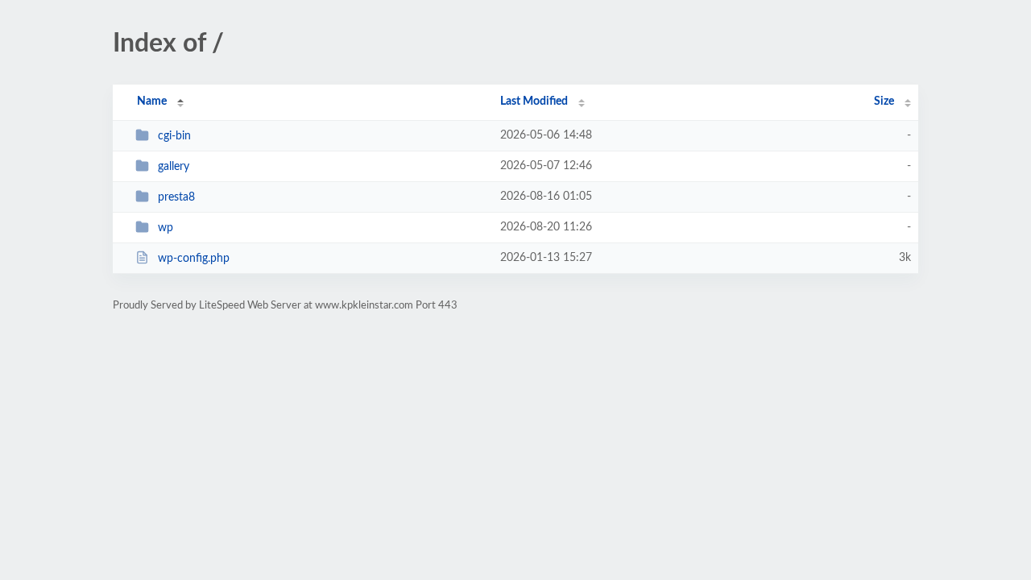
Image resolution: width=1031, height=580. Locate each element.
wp (165, 228)
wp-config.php (194, 258)
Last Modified (534, 101)
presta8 (176, 197)
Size (884, 101)
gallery (173, 166)
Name (152, 101)
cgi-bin (174, 136)
